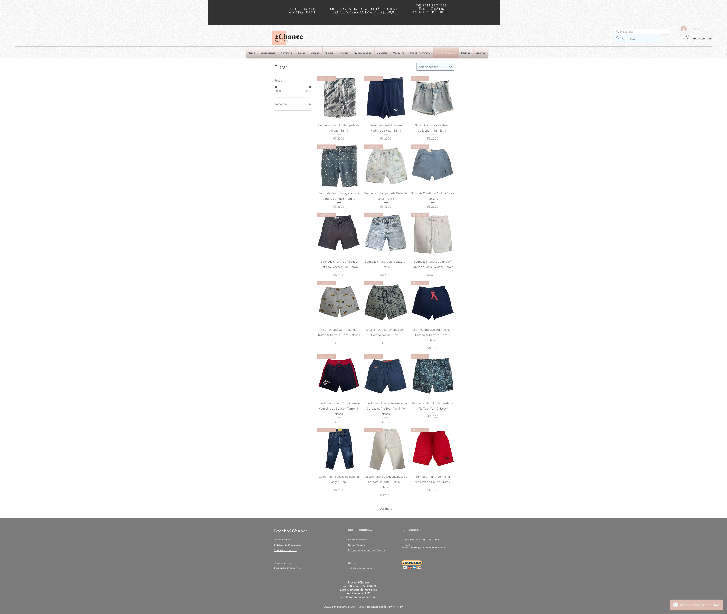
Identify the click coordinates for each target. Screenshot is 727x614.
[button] (688, 37)
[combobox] (435, 67)
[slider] (276, 87)
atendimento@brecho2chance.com (423, 547)
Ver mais (386, 508)
